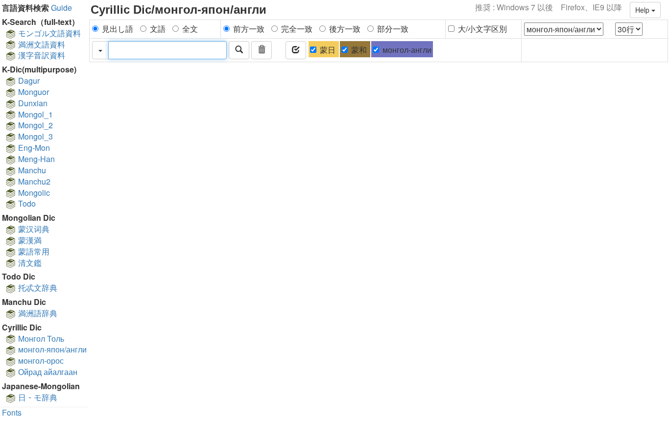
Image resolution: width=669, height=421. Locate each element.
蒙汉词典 (32, 228)
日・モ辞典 (36, 397)
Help (643, 10)
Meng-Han (35, 158)
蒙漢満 (29, 240)
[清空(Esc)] (261, 50)
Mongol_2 (34, 125)
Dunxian (32, 103)
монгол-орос (40, 360)
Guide (61, 7)
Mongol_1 (34, 114)
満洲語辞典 (36, 313)
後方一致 (344, 28)
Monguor (32, 91)
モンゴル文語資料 (48, 33)
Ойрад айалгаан (46, 371)
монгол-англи (406, 50)
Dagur (28, 80)
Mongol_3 (34, 136)
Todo (26, 203)
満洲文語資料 (40, 44)
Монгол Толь (40, 338)
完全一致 (296, 28)
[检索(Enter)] (239, 50)
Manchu (31, 170)
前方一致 (248, 28)
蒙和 (359, 50)
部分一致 (392, 28)
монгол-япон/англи (51, 349)
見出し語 (117, 28)
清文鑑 (29, 262)
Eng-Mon (33, 147)
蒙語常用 (32, 251)
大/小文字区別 (482, 28)
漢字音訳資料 (40, 55)
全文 (190, 28)
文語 (158, 28)
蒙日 (327, 50)
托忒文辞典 (36, 287)
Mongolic (33, 192)
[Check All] (296, 50)
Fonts (12, 412)
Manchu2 (33, 181)
